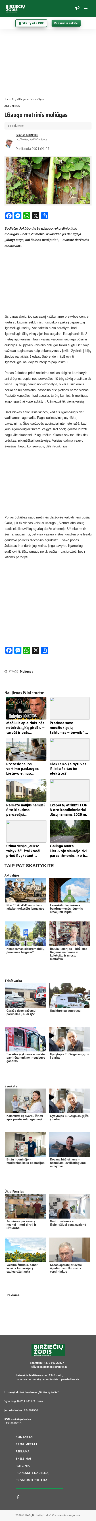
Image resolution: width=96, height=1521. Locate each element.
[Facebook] (18, 1497)
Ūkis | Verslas (14, 1191)
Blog (14, 99)
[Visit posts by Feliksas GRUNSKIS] (9, 143)
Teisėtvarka (13, 981)
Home (7, 99)
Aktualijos (12, 106)
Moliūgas (26, 671)
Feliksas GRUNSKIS (27, 135)
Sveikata (10, 1086)
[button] (88, 8)
